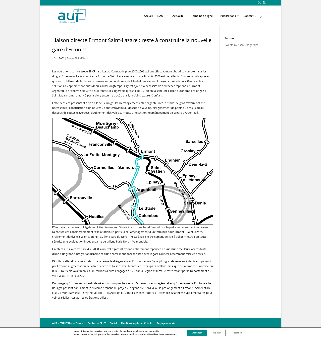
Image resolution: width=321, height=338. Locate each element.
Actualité (178, 16)
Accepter (197, 332)
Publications (228, 16)
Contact (248, 16)
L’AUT (161, 16)
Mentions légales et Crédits (136, 323)
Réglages (237, 332)
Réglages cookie (166, 323)
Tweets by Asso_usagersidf (241, 45)
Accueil (148, 16)
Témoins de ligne (202, 16)
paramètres (171, 334)
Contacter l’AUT (97, 323)
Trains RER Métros (77, 58)
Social (113, 323)
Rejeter (217, 332)
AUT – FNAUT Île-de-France (67, 323)
